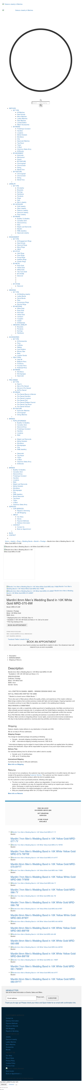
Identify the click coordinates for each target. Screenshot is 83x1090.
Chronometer (21, 165)
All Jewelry (20, 188)
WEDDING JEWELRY (20, 325)
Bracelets (20, 190)
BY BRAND (16, 127)
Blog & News (10, 1058)
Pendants (20, 196)
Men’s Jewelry (21, 202)
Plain (18, 300)
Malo (18, 225)
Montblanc (20, 137)
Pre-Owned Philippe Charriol (26, 402)
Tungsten (20, 319)
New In (19, 384)
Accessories (10, 1047)
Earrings (20, 192)
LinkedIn (22, 639)
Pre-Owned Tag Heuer (24, 404)
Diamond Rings (22, 245)
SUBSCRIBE (52, 998)
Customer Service (36, 775)
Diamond (20, 276)
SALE (19, 249)
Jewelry (13, 541)
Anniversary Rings (23, 302)
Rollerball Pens (22, 368)
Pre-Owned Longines (24, 398)
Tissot (19, 145)
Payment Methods (23, 521)
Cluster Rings (21, 261)
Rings (19, 198)
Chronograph (21, 163)
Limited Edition (22, 123)
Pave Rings (20, 255)
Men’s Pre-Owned (23, 386)
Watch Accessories (23, 125)
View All (19, 359)
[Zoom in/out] (1, 1087)
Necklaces (20, 194)
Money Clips (21, 351)
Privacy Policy (10, 1061)
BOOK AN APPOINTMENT (17, 625)
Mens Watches (22, 116)
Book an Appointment (24, 529)
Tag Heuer (20, 143)
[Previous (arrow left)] (1, 1089)
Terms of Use (10, 1066)
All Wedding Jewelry (23, 294)
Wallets (19, 347)
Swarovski (20, 376)
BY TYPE (16, 110)
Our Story (20, 517)
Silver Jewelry (21, 208)
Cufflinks (20, 345)
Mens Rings (21, 247)
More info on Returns (15, 793)
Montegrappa (21, 374)
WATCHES (12, 108)
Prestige (43, 541)
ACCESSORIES (14, 337)
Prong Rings (21, 257)
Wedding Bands (27, 541)
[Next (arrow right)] (3, 1089)
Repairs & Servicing (23, 511)
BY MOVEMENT (18, 153)
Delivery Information (23, 523)
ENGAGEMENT (14, 237)
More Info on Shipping (16, 764)
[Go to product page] (45, 832)
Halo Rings (20, 253)
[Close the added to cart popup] (16, 1084)
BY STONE (20, 274)
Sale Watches (21, 120)
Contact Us (20, 527)
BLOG (11, 533)
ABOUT (15, 515)
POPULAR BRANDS (19, 421)
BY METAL (16, 263)
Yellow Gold (21, 268)
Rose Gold (20, 265)
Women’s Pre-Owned (24, 388)
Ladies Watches (22, 118)
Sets (18, 200)
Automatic (20, 155)
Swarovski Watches (23, 141)
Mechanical (20, 157)
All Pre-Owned (21, 390)
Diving (19, 167)
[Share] (5, 1087)
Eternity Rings (21, 304)
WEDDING (12, 290)
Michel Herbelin (22, 135)
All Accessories (22, 341)
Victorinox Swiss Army (24, 149)
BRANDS (12, 419)
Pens (18, 343)
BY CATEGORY (18, 204)
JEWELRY (12, 184)
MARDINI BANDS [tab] (14, 658)
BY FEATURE (21, 161)
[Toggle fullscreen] (3, 1087)
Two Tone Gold (22, 272)
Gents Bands (21, 298)
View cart (3, 1084)
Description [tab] (12, 656)
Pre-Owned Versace (23, 406)
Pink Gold (20, 312)
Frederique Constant (23, 129)
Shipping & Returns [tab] (15, 660)
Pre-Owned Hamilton (24, 396)
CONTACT (16, 525)
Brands (8, 1050)
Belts (18, 353)
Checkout (11, 1084)
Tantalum (20, 317)
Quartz (19, 159)
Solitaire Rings (21, 259)
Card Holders (21, 349)
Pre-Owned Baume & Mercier (26, 394)
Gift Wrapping (21, 513)
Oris (18, 139)
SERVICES (12, 506)
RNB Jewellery (22, 231)
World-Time (21, 169)
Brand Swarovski (18, 496)
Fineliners (20, 364)
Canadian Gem (22, 221)
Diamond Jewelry (22, 212)
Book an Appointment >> (14, 1074)
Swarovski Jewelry (23, 233)
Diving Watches (22, 415)
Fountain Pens (22, 366)
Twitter (17, 639)
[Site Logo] (41, 12)
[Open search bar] (41, 100)
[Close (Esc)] (7, 1087)
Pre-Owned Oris (22, 400)
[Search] (41, 105)
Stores (19, 519)
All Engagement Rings (24, 241)
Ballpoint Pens (21, 361)
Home (7, 541)
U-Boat (19, 147)
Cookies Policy (10, 1063)
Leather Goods (22, 355)
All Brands (20, 151)
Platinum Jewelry (22, 210)
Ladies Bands (21, 296)
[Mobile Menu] (2, 2)
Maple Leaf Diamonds (24, 227)
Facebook (11, 639)
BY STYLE (16, 251)
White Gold (20, 270)
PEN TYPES (17, 357)
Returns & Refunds (12, 1026)
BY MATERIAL (17, 306)
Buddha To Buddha (23, 219)
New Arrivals (21, 114)
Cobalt (19, 321)
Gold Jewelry (21, 206)
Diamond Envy (22, 223)
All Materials (21, 323)
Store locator (10, 1071)
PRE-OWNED (13, 380)
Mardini (19, 229)
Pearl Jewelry (21, 214)
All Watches (21, 112)
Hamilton (20, 131)
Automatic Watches (23, 410)
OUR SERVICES (18, 509)
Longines (20, 133)
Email (27, 639)
